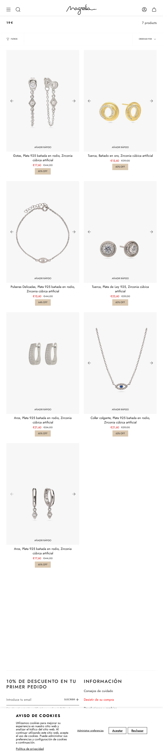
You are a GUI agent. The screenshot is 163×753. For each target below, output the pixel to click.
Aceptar (117, 730)
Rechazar (137, 730)
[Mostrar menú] (8, 9)
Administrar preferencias (90, 730)
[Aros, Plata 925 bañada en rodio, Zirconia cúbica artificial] (42, 363)
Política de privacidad (30, 749)
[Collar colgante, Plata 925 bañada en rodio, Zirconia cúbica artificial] (120, 363)
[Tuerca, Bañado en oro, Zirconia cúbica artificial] (120, 101)
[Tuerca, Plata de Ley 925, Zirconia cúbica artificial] (120, 232)
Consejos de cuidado (98, 691)
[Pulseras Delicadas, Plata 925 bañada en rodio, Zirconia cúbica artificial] (42, 232)
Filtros (14, 38)
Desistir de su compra (99, 699)
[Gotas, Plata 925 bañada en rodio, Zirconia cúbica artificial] (42, 101)
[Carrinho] (154, 9)
